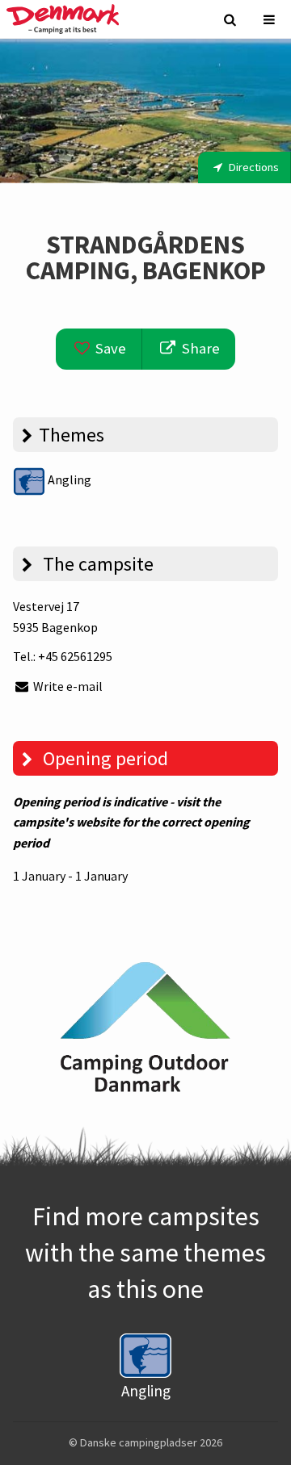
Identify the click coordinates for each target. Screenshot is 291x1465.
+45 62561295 (75, 656)
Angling (68, 479)
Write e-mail (67, 686)
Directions (252, 167)
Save (109, 348)
